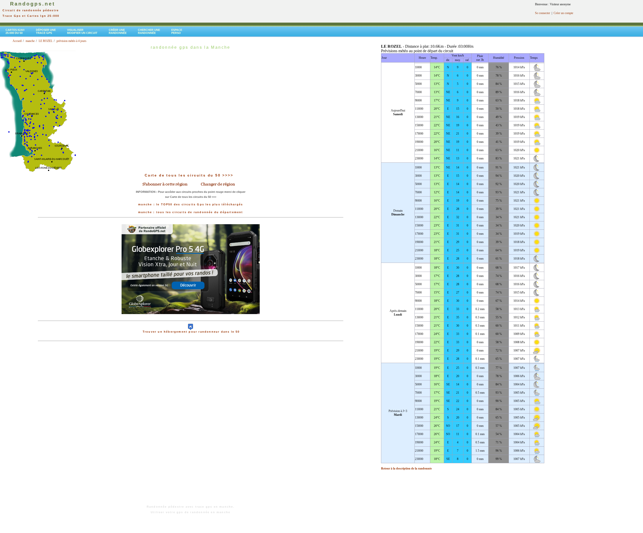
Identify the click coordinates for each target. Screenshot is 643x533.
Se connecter (542, 13)
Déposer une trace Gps (46, 31)
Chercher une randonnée (149, 31)
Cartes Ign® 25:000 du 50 (15, 31)
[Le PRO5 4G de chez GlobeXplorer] (191, 318)
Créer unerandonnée (118, 31)
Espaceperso (176, 31)
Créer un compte (563, 13)
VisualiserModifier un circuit (82, 31)
